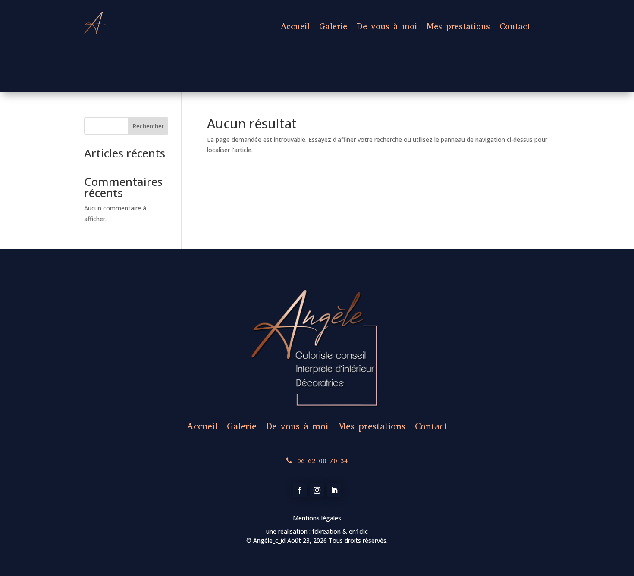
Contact (514, 26)
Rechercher (148, 126)
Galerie (333, 26)
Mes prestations (458, 26)
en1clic (357, 531)
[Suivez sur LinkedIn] (334, 490)
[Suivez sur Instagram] (317, 490)
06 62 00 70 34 (322, 460)
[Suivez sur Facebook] (300, 490)
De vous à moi (387, 26)
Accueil (295, 26)
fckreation (327, 531)
